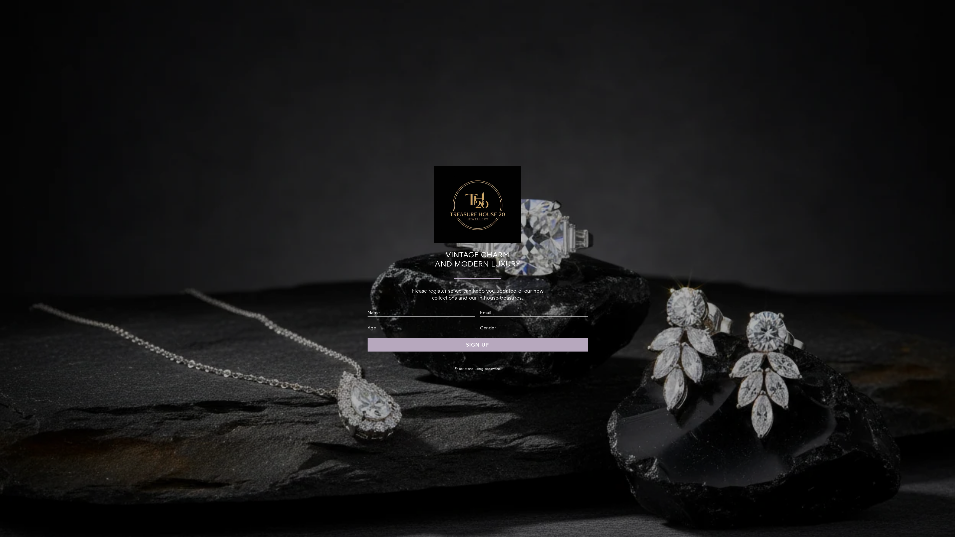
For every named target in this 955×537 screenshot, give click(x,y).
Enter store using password (478, 368)
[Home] (477, 241)
